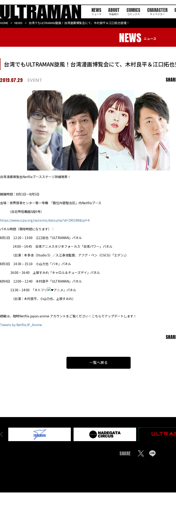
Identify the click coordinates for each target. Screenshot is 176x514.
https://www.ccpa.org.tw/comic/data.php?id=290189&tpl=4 (45, 220)
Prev (1, 434)
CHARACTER (157, 10)
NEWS (96, 10)
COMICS (133, 10)
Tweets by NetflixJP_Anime (21, 324)
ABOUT (114, 10)
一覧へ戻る (98, 362)
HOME (4, 23)
